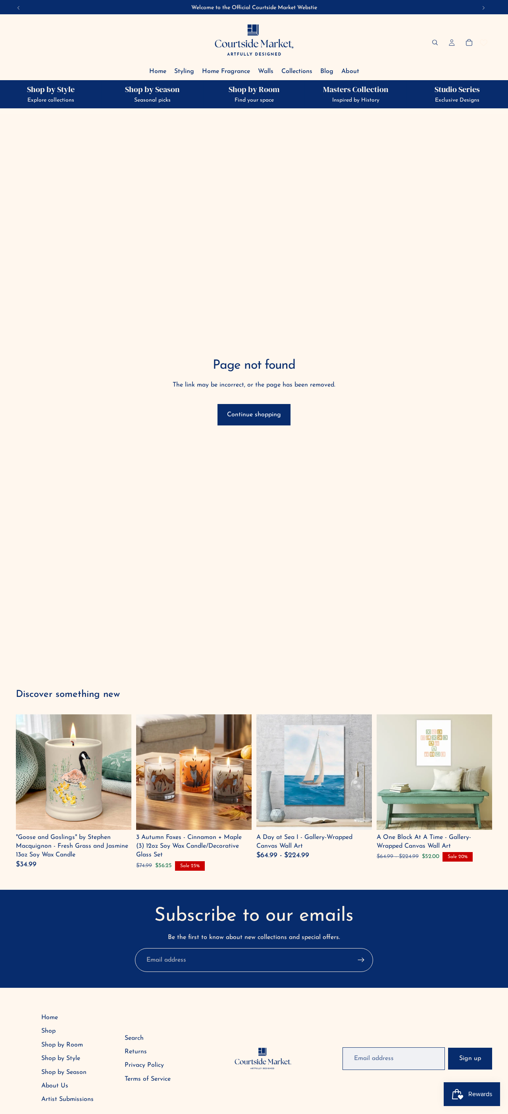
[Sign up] (361, 960)
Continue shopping (254, 415)
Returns (136, 1052)
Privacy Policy (144, 1065)
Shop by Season (64, 1072)
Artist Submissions (67, 1099)
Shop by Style (60, 1058)
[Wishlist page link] (483, 42)
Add (119, 817)
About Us (54, 1086)
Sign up (470, 1058)
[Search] (435, 42)
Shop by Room (62, 1045)
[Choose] (359, 817)
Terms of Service (148, 1079)
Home (49, 1017)
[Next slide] (360, 772)
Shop (48, 1031)
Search (134, 1038)
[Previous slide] (268, 772)
